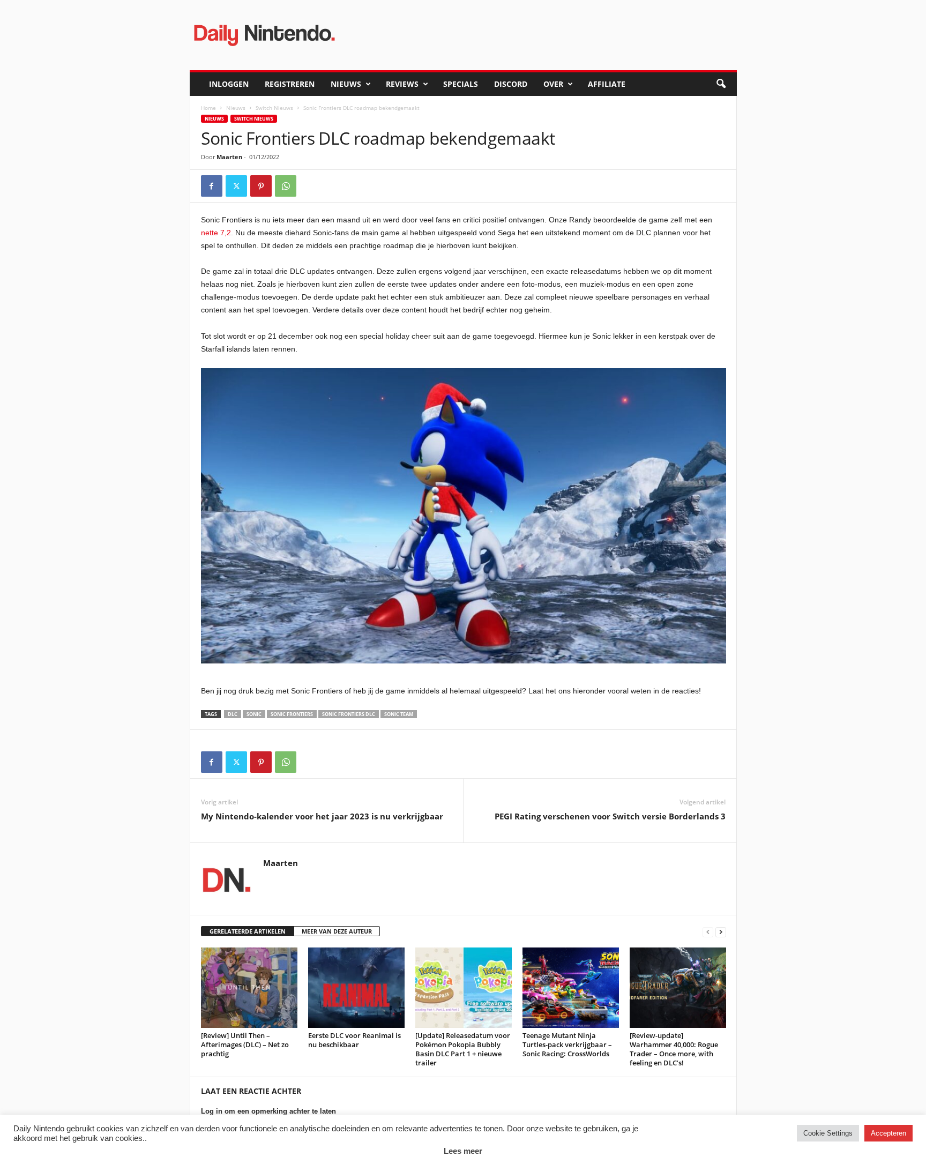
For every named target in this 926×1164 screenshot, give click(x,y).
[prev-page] (708, 931)
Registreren (290, 84)
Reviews (402, 84)
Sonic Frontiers (292, 714)
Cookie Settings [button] (828, 1133)
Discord (510, 84)
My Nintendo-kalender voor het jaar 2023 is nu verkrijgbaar (322, 816)
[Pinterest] (261, 186)
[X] (236, 186)
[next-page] (720, 931)
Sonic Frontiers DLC (348, 714)
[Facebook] (211, 186)
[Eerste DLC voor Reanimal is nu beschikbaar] (356, 987)
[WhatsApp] (285, 186)
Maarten (229, 157)
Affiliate (606, 84)
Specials (460, 84)
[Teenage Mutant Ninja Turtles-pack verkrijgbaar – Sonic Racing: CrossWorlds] (570, 987)
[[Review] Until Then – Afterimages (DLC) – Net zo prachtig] (249, 987)
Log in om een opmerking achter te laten (268, 1111)
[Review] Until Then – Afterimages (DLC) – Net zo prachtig (245, 1044)
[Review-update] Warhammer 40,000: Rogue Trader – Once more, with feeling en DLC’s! (674, 1049)
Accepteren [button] (888, 1133)
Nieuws (346, 84)
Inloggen (229, 84)
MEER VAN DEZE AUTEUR (337, 931)
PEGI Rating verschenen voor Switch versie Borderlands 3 (610, 816)
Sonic (254, 714)
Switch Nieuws (274, 107)
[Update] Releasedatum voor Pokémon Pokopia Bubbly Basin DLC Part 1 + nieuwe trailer (462, 1049)
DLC (232, 714)
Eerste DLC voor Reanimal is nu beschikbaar (354, 1040)
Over (553, 84)
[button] (721, 84)
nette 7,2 (216, 232)
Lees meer (463, 1150)
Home (208, 107)
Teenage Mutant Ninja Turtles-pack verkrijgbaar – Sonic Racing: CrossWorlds (567, 1044)
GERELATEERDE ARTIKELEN (248, 931)
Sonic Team (398, 714)
